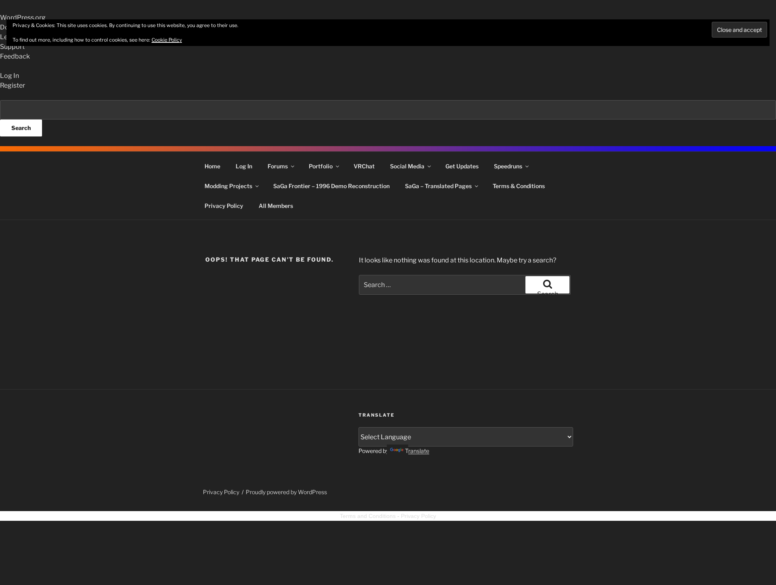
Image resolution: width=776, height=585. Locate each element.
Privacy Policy (224, 205)
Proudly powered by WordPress (286, 492)
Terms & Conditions (519, 185)
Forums (278, 166)
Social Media (407, 166)
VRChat (364, 166)
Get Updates (462, 166)
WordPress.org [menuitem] (23, 17)
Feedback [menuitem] (15, 56)
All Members (276, 205)
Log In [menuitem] (9, 76)
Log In (244, 166)
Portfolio (321, 166)
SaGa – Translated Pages (438, 185)
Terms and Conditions (368, 516)
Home (212, 166)
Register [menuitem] (12, 85)
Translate (417, 450)
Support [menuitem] (12, 46)
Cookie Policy (167, 40)
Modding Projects (228, 185)
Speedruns (508, 166)
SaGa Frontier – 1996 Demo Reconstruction (331, 185)
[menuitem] (388, 118)
